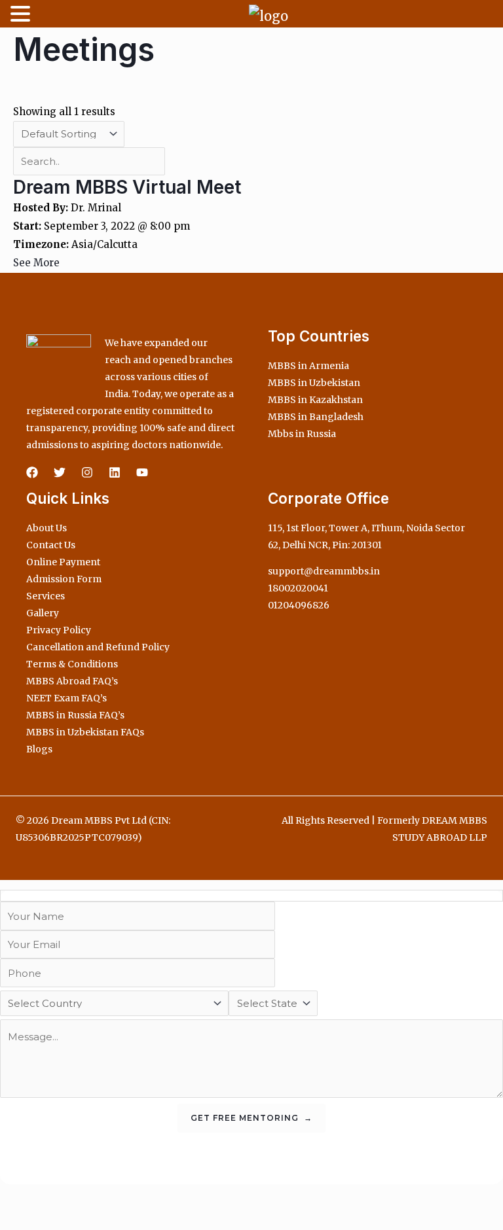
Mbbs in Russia (302, 434)
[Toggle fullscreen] (42, 1196)
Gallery (42, 613)
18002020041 (298, 588)
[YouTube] (142, 472)
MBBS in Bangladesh (315, 417)
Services (45, 596)
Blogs (39, 749)
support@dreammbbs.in (324, 571)
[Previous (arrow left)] (13, 1219)
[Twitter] (59, 472)
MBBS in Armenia (308, 366)
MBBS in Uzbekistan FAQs (85, 732)
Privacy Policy (58, 630)
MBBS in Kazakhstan (315, 400)
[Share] (71, 1196)
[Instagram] (87, 472)
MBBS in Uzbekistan (314, 383)
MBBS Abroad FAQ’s (72, 681)
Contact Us (50, 545)
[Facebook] (32, 472)
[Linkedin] (115, 472)
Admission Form (64, 579)
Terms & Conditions (72, 664)
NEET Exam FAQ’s (66, 698)
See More (36, 262)
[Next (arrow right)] (42, 1219)
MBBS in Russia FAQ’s (75, 715)
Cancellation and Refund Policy (98, 647)
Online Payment (63, 562)
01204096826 (298, 605)
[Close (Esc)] (99, 1196)
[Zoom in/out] (13, 1196)
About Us (46, 528)
